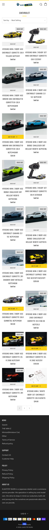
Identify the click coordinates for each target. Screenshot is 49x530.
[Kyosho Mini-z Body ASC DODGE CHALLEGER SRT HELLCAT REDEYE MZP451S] (36, 217)
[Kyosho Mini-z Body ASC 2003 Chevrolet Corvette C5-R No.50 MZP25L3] (36, 299)
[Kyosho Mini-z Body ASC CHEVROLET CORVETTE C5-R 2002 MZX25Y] (36, 339)
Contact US (6, 455)
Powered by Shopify (24, 524)
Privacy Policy (7, 470)
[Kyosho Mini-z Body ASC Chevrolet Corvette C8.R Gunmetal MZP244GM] (13, 299)
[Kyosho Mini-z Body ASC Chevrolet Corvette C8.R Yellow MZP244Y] (13, 34)
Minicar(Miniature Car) (11, 432)
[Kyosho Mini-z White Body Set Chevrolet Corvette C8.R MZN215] (36, 376)
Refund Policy (7, 474)
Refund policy (7, 443)
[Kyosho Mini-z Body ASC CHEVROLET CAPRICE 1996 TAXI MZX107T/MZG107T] (36, 257)
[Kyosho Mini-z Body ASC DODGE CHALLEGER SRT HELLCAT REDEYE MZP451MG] (13, 170)
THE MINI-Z (6, 428)
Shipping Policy (8, 478)
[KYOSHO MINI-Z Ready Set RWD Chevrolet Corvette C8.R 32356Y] (36, 35)
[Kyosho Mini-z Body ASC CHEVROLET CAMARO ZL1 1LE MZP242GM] (13, 214)
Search (4, 425)
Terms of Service (8, 440)
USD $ (23, 514)
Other (4, 436)
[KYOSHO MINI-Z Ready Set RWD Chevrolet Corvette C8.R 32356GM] (36, 170)
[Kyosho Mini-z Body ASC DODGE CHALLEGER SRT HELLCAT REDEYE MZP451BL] (36, 124)
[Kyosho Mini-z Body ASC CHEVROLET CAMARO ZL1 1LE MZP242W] (36, 75)
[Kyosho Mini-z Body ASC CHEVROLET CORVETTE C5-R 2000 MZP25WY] (13, 339)
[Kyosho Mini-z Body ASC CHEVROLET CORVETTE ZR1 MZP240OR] (13, 375)
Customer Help (8, 459)
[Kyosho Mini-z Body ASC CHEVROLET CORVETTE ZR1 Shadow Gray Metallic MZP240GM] (13, 258)
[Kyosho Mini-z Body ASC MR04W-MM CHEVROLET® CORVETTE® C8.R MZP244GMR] (13, 124)
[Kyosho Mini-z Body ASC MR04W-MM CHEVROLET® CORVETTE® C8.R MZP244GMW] (13, 77)
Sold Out (12, 44)
